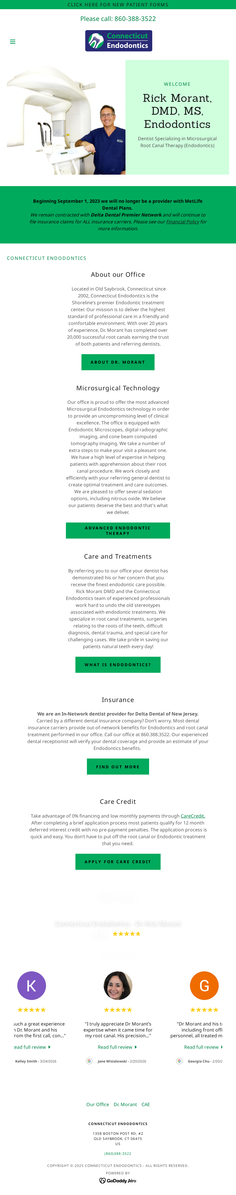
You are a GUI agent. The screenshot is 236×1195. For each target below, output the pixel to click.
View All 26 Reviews (118, 952)
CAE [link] (146, 1104)
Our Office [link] (97, 1104)
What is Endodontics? (118, 664)
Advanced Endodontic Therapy (118, 530)
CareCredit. (193, 816)
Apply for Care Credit (118, 861)
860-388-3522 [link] (135, 18)
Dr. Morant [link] (125, 1104)
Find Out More (118, 766)
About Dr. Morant (118, 362)
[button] (23, 41)
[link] (118, 41)
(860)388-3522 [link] (118, 1153)
